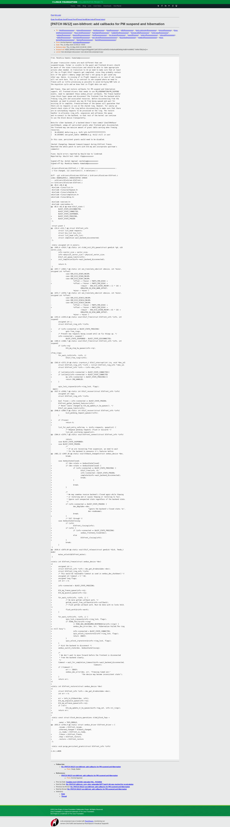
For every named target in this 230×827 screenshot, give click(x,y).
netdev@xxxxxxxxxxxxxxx (147, 38)
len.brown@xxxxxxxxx (117, 35)
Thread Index (100, 19)
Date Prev (54, 19)
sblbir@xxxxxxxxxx (64, 38)
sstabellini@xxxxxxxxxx (120, 33)
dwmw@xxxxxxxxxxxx (85, 40)
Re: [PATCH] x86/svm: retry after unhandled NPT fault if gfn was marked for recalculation (99, 784)
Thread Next (81, 19)
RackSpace (89, 821)
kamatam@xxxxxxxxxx (101, 33)
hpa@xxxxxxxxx (112, 30)
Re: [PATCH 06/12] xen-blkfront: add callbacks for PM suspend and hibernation (91, 767)
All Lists (58, 15)
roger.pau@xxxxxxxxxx (160, 33)
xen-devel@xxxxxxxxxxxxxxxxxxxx (104, 38)
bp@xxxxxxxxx (98, 30)
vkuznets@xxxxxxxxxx (128, 38)
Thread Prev (71, 19)
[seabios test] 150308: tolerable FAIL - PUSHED (84, 782)
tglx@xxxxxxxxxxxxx (66, 30)
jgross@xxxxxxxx (165, 30)
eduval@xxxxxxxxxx (167, 35)
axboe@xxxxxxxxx (63, 35)
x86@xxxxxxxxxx (127, 30)
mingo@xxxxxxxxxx (84, 30)
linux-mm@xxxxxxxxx (82, 33)
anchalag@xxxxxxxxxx (81, 38)
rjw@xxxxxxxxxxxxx (100, 35)
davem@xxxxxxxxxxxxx (81, 35)
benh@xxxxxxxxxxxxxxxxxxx (105, 40)
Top (52, 15)
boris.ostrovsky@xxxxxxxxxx (146, 30)
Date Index (90, 19)
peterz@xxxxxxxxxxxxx (149, 35)
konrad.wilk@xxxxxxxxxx (140, 33)
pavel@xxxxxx (133, 35)
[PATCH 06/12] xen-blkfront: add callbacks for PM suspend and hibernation (89, 775)
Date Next (62, 19)
